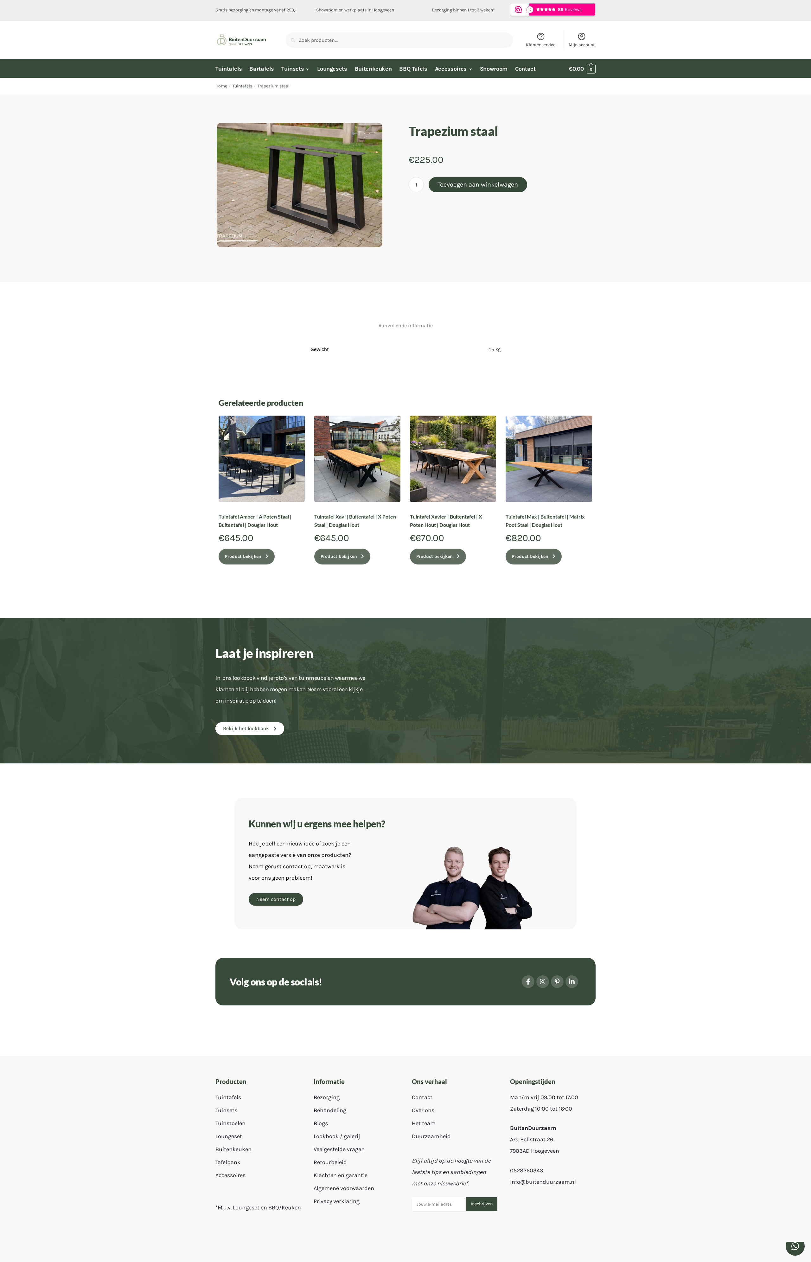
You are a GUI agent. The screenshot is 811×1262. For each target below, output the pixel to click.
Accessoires (230, 1175)
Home (221, 86)
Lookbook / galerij (337, 1136)
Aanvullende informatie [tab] (406, 325)
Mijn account (582, 45)
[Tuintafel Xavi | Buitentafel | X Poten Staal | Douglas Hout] (357, 459)
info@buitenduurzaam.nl (543, 1181)
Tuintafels (242, 86)
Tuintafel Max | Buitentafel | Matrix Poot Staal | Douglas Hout (545, 520)
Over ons (423, 1110)
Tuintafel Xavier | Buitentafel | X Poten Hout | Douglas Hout (446, 520)
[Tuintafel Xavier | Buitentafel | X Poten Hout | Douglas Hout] (453, 459)
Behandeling (330, 1110)
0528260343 (526, 1170)
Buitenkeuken (233, 1149)
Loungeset (228, 1136)
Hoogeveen (383, 10)
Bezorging (327, 1097)
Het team (424, 1123)
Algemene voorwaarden (344, 1188)
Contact (422, 1097)
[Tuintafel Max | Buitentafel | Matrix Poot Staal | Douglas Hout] (549, 459)
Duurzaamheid (431, 1136)
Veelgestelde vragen (339, 1149)
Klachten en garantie (340, 1175)
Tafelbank (227, 1162)
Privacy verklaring (337, 1201)
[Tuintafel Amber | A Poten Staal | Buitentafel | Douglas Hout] (262, 459)
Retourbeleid (330, 1162)
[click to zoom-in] (299, 185)
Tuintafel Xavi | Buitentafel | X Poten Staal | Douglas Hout (355, 520)
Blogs (321, 1123)
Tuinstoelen (230, 1123)
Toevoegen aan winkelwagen (477, 184)
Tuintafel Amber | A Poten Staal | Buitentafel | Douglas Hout (255, 520)
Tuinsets (226, 1110)
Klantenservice (540, 45)
